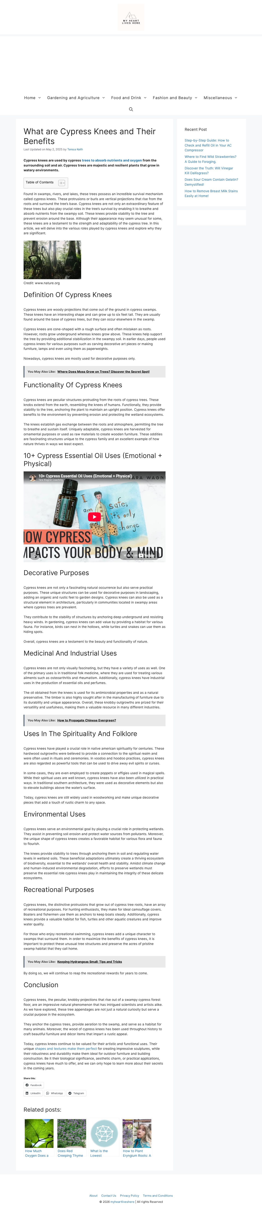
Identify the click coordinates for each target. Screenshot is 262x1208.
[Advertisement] (131, 63)
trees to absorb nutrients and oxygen (112, 160)
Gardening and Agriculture (73, 97)
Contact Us (108, 1195)
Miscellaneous (218, 97)
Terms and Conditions (158, 1195)
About (93, 1195)
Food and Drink (126, 97)
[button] (131, 109)
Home (30, 97)
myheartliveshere (122, 1202)
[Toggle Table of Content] (59, 183)
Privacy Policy (129, 1195)
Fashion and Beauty (172, 97)
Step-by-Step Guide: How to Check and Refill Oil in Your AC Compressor (208, 145)
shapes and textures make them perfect (66, 1049)
